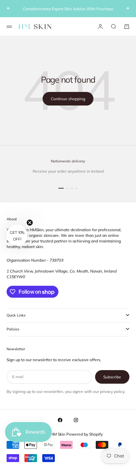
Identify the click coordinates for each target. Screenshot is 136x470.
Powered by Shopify (84, 434)
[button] (17, 235)
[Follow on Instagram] (76, 420)
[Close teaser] (29, 222)
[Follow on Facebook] (60, 420)
